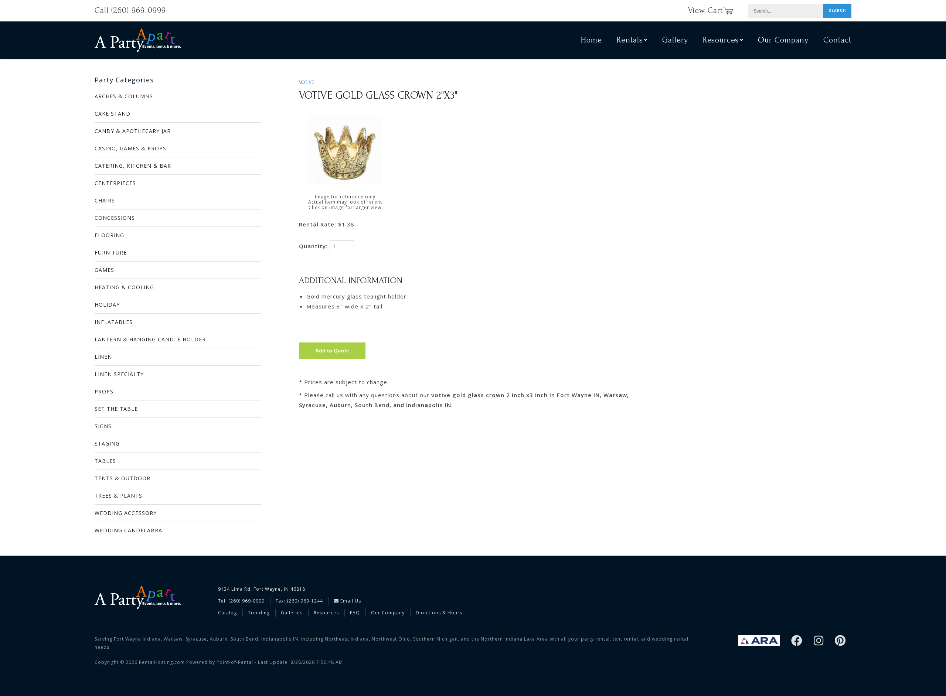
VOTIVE (306, 82)
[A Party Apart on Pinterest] (840, 641)
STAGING (107, 443)
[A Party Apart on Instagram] (819, 641)
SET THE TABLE (116, 408)
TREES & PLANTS (118, 495)
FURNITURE (111, 252)
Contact (837, 39)
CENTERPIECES (115, 183)
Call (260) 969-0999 (130, 10)
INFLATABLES (114, 321)
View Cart (705, 10)
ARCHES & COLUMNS (124, 96)
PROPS (104, 391)
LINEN (103, 356)
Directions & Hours (439, 613)
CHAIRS (105, 200)
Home (591, 39)
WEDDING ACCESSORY (126, 512)
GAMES (104, 269)
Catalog (227, 613)
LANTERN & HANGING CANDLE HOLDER (150, 339)
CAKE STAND (112, 113)
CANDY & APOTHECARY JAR (133, 130)
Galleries (292, 613)
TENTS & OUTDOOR (122, 478)
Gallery (675, 39)
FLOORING (109, 235)
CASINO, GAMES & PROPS (130, 148)
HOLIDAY (107, 304)
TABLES (105, 460)
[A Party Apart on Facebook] (797, 641)
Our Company (783, 39)
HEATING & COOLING (124, 287)
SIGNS (103, 426)
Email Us (350, 601)
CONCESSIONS (115, 217)
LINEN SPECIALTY (119, 374)
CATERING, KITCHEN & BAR (133, 165)
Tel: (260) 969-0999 (241, 601)
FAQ (355, 613)
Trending (259, 613)
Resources (326, 613)
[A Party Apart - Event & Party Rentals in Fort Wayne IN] (138, 40)
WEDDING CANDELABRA (128, 530)
